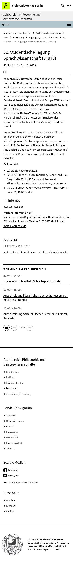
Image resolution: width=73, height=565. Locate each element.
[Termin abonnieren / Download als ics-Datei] (36, 71)
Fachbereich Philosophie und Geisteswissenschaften (21, 16)
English (10, 511)
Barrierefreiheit (14, 442)
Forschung (18, 37)
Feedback (11, 505)
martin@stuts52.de (14, 226)
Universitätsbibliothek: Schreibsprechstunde (31, 281)
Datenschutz (12, 437)
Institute (10, 377)
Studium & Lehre (14, 382)
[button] (6, 327)
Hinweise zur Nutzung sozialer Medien (20, 482)
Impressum (12, 431)
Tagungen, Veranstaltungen (43, 37)
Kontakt (10, 426)
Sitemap (10, 448)
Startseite (8, 32)
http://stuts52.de (13, 206)
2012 (5, 37)
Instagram (13, 475)
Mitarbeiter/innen (15, 420)
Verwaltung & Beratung (18, 393)
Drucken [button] (10, 500)
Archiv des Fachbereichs (48, 32)
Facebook (13, 470)
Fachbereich (24, 32)
